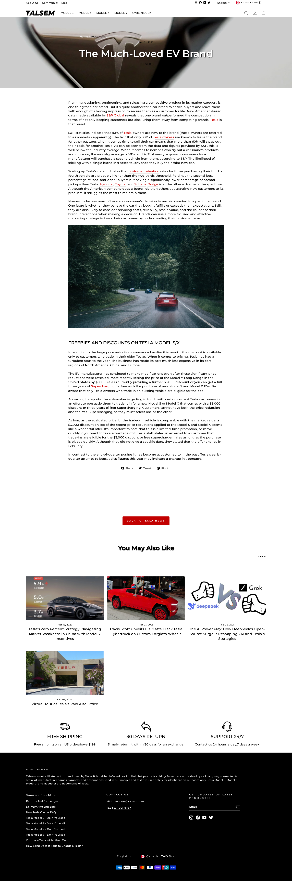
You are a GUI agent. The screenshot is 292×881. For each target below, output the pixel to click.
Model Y (120, 13)
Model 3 (85, 13)
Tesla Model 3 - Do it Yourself (45, 823)
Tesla (214, 120)
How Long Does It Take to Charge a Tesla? (54, 845)
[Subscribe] (238, 807)
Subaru (140, 184)
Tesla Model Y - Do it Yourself (45, 834)
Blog (64, 2)
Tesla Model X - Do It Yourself (45, 829)
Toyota (120, 184)
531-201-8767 (122, 807)
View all (262, 556)
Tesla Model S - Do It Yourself (45, 817)
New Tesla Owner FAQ (41, 812)
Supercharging (103, 386)
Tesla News (98, 36)
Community (50, 2)
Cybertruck (141, 13)
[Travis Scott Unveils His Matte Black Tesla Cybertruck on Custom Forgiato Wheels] (146, 598)
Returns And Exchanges (42, 801)
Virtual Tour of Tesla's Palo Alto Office (64, 704)
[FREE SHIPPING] (65, 727)
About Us (32, 2)
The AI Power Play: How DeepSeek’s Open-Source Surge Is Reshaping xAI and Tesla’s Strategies (227, 633)
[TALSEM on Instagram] (191, 818)
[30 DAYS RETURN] (146, 727)
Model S (67, 13)
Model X (102, 13)
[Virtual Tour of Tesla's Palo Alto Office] (65, 673)
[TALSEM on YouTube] (204, 818)
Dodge (153, 184)
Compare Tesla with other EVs (46, 840)
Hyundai (106, 184)
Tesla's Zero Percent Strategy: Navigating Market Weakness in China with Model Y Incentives (64, 633)
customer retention (144, 171)
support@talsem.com (129, 801)
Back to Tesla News (146, 520)
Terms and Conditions (41, 795)
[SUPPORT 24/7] (227, 727)
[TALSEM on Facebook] (198, 818)
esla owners (164, 137)
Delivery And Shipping (41, 806)
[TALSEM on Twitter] (211, 818)
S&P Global (115, 115)
